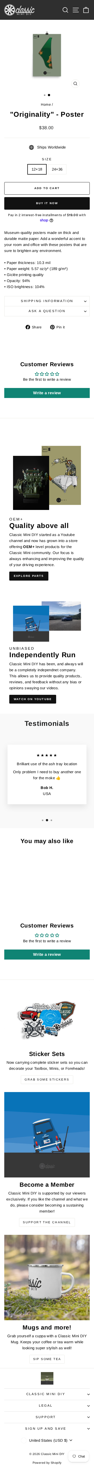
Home (46, 104)
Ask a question (47, 311)
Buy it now (47, 203)
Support (46, 1417)
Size (47, 159)
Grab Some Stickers (47, 1079)
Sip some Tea (47, 1359)
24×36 (57, 169)
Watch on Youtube (33, 699)
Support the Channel (47, 1222)
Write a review (47, 393)
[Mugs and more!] (47, 1277)
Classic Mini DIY (45, 1394)
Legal (46, 1405)
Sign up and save (45, 1428)
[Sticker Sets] (47, 1018)
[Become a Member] (47, 1134)
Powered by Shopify (47, 1462)
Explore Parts (29, 575)
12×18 (37, 169)
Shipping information (47, 301)
